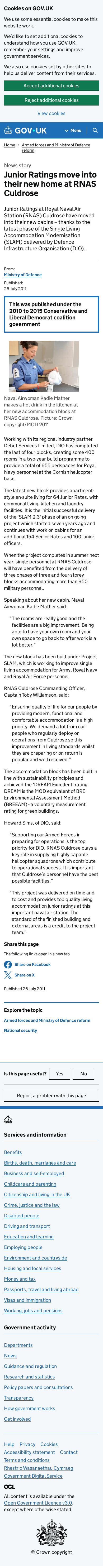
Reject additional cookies (52, 100)
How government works (29, 1408)
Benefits (13, 1152)
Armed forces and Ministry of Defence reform (47, 1020)
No (87, 1074)
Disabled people (21, 1216)
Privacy (27, 1444)
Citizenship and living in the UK (37, 1194)
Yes (63, 1074)
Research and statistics (29, 1377)
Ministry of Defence (23, 274)
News (10, 1356)
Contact (69, 1452)
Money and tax (20, 1279)
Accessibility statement (29, 1452)
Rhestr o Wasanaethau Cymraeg (38, 1468)
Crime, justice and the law (32, 1205)
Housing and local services (32, 1268)
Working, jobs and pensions (33, 1311)
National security (20, 1030)
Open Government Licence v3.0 (38, 1503)
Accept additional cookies (51, 86)
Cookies (49, 1444)
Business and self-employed (34, 1173)
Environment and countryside (35, 1258)
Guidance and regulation (30, 1366)
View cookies (51, 113)
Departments (18, 1345)
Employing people (23, 1247)
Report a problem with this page (51, 1096)
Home (9, 144)
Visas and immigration (27, 1300)
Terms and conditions (27, 1460)
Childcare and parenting (30, 1184)
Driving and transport (27, 1226)
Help (9, 1444)
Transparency (19, 1398)
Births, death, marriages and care (40, 1163)
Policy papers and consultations (38, 1387)
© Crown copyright (51, 1552)
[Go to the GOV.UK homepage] (25, 130)
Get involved (17, 1419)
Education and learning (29, 1237)
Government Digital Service (33, 1476)
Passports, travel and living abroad (41, 1289)
